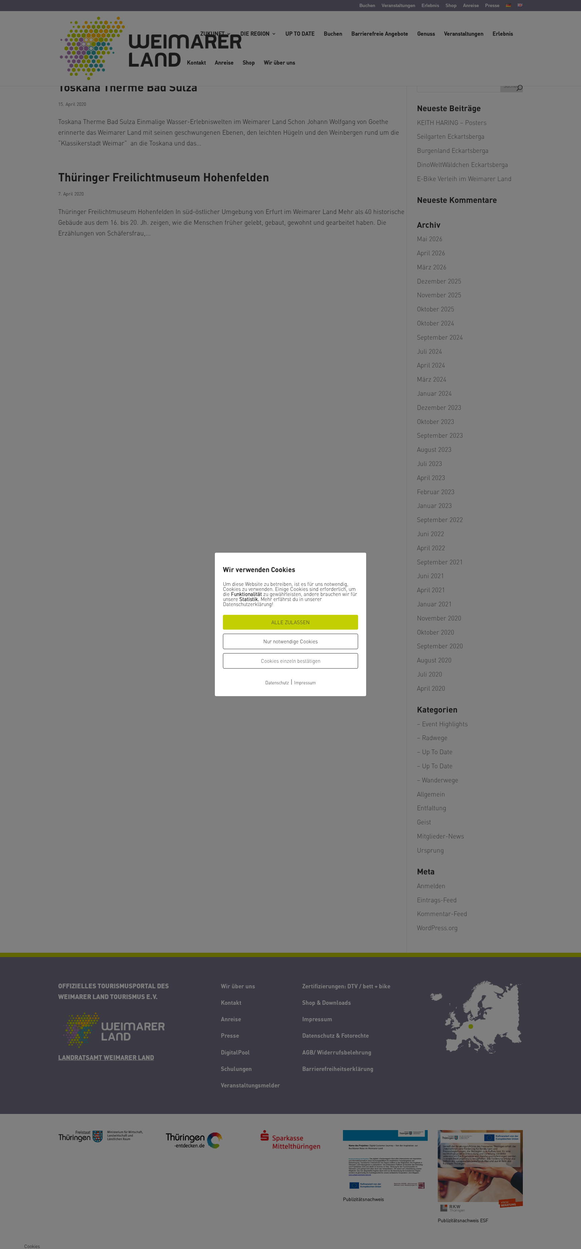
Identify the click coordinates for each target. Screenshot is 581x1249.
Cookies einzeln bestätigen (290, 660)
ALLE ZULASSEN (290, 622)
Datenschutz (277, 682)
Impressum (305, 682)
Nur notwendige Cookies (290, 641)
